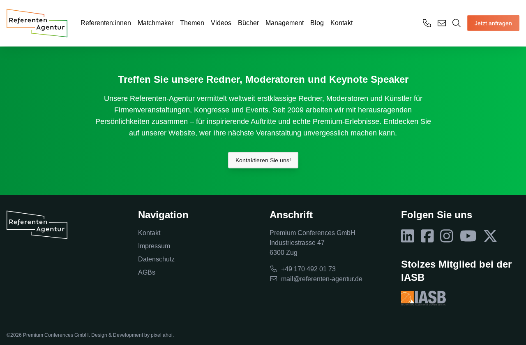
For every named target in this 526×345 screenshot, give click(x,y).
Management (284, 22)
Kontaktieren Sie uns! (263, 160)
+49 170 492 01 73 (308, 269)
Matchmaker (155, 22)
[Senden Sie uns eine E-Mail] (442, 23)
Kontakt (341, 22)
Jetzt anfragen (493, 23)
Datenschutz (156, 259)
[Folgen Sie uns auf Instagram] (446, 236)
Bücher (248, 22)
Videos (221, 22)
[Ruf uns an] (427, 23)
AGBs (146, 272)
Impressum (154, 245)
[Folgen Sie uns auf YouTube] (468, 236)
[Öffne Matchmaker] (456, 23)
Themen (192, 22)
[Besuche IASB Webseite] (423, 298)
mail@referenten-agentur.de (321, 278)
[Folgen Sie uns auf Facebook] (427, 236)
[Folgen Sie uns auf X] (490, 236)
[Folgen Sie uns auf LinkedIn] (407, 236)
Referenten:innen (106, 22)
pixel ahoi (162, 335)
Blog (317, 22)
